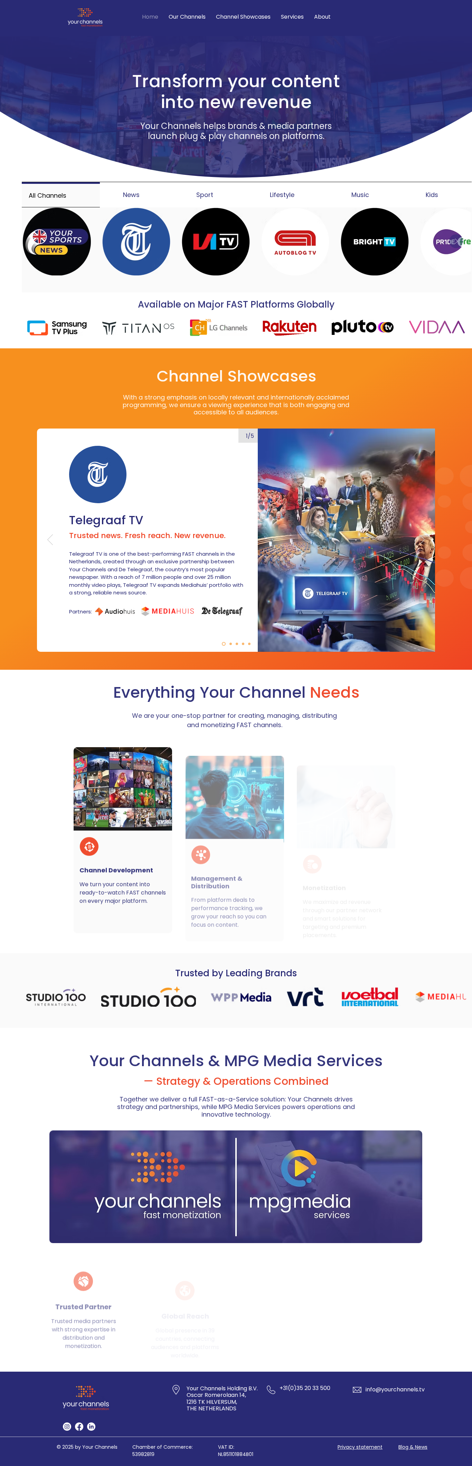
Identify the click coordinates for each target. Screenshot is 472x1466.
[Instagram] (67, 1426)
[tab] (61, 194)
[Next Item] (456, 241)
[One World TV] (237, 643)
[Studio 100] (249, 643)
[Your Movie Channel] (243, 643)
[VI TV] (230, 643)
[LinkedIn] (91, 1426)
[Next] (422, 540)
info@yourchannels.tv (395, 1389)
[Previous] (50, 540)
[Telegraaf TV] (224, 644)
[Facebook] (79, 1426)
